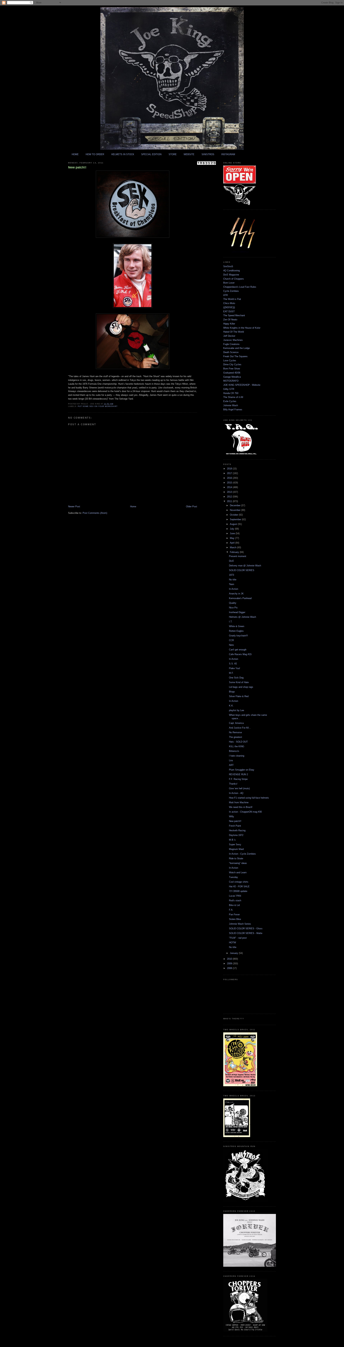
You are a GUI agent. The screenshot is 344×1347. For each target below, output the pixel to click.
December (235, 505)
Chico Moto (229, 303)
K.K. (231, 705)
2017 (230, 473)
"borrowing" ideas (238, 863)
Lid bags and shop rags (241, 687)
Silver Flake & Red (239, 696)
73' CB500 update (238, 891)
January (234, 953)
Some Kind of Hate (239, 682)
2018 (230, 468)
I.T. (230, 621)
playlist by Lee (236, 710)
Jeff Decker (229, 336)
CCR (231, 640)
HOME (75, 154)
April (232, 542)
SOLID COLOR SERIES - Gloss (245, 928)
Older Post (191, 506)
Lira (231, 760)
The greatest (235, 737)
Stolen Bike (235, 919)
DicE (231, 561)
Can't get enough (237, 649)
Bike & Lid (234, 905)
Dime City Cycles (232, 364)
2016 (230, 478)
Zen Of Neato (230, 319)
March (233, 547)
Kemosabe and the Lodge (236, 348)
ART (231, 765)
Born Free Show (231, 368)
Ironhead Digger (237, 612)
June (233, 533)
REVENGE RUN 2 (238, 774)
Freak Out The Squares (235, 356)
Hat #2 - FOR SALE (239, 886)
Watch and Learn (238, 872)
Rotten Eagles (236, 631)
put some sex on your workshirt (97, 406)
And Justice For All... (240, 727)
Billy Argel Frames (232, 409)
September (236, 519)
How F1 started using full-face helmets (249, 797)
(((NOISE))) (229, 307)
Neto (231, 645)
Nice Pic (233, 607)
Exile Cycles (229, 401)
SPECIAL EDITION (151, 154)
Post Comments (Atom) (95, 513)
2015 (230, 482)
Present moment (237, 556)
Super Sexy (235, 844)
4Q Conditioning (231, 270)
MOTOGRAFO (230, 380)
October (234, 514)
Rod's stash (235, 900)
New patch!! (77, 167)
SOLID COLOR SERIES (241, 570)
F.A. (231, 909)
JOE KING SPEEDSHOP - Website (241, 385)
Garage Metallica (232, 376)
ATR (225, 295)
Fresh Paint (235, 825)
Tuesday (233, 877)
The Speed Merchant (234, 315)
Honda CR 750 (230, 393)
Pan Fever (234, 914)
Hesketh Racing (237, 830)
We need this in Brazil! (240, 807)
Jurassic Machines (233, 340)
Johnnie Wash (230, 405)
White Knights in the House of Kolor (241, 327)
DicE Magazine (231, 274)
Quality (232, 603)
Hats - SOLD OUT (238, 741)
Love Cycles (229, 360)
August (234, 524)
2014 (230, 487)
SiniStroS (228, 266)
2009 (230, 963)
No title (232, 579)
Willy (231, 816)
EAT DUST (229, 311)
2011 (230, 501)
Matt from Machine (239, 802)
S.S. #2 (233, 663)
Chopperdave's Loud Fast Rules (239, 287)
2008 (230, 968)
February (235, 552)
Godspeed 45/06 (231, 372)
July (232, 528)
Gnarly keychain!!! (238, 635)
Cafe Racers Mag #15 (240, 654)
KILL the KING (236, 746)
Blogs (232, 691)
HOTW (232, 942)
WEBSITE (189, 154)
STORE (173, 154)
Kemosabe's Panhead (240, 598)
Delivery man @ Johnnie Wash (245, 565)
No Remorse (235, 732)
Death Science (230, 352)
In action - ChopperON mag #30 (245, 811)
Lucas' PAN (235, 895)
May (232, 538)
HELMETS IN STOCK (122, 154)
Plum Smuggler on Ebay (241, 769)
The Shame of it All (233, 397)
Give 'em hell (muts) (239, 788)
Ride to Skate (236, 858)
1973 (231, 575)
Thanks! (233, 783)
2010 (230, 958)
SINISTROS (208, 154)
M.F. (231, 673)
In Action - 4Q (236, 793)
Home (133, 506)
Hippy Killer (229, 323)
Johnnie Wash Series (240, 923)
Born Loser (229, 282)
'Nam (231, 584)
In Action (233, 589)
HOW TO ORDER (95, 154)
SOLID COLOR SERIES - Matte (245, 933)
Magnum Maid (236, 849)
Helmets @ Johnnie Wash (242, 617)
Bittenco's (234, 751)
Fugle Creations (231, 344)
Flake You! (234, 668)
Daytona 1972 (236, 835)
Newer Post (74, 506)
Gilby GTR (228, 389)
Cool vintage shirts (238, 881)
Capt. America (236, 723)
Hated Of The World (233, 331)
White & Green (236, 626)
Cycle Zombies (231, 291)
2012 (230, 496)
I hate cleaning (236, 755)
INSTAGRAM (228, 154)
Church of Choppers (233, 278)
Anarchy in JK (236, 593)
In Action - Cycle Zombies (242, 853)
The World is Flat (232, 299)
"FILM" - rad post (238, 937)
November (235, 510)
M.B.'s (232, 839)
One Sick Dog (236, 677)
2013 (230, 492)
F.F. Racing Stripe (238, 779)
